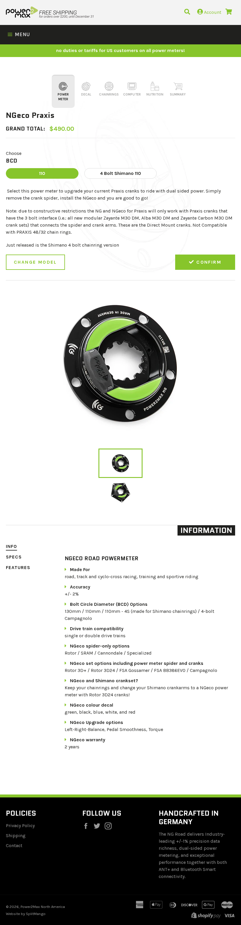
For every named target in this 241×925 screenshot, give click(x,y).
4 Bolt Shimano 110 (120, 173)
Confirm (208, 262)
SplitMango (36, 913)
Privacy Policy (20, 825)
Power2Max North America (43, 906)
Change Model (35, 262)
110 (42, 173)
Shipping (16, 835)
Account (212, 12)
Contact (14, 845)
